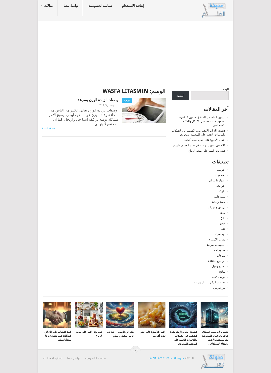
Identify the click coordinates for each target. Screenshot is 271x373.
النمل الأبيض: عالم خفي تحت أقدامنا (204, 139)
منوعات (221, 255)
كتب (222, 228)
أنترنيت (221, 169)
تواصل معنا (71, 6)
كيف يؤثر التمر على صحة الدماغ (206, 150)
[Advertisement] (135, 52)
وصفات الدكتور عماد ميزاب (209, 282)
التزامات (220, 185)
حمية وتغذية (218, 201)
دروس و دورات (216, 207)
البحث (225, 89)
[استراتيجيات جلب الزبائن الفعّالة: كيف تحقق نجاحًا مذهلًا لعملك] (57, 315)
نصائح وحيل (218, 266)
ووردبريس (219, 287)
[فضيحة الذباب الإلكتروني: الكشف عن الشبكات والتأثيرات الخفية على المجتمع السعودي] (183, 315)
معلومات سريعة (216, 244)
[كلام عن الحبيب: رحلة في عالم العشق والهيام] (120, 315)
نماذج (222, 271)
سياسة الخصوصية (100, 6)
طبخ (223, 218)
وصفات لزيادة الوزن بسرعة (98, 100)
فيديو (222, 223)
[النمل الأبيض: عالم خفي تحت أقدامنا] (151, 315)
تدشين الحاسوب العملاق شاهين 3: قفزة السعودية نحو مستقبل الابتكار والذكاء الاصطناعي (202, 121)
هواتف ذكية (218, 277)
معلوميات (219, 250)
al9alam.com (159, 358)
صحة (222, 212)
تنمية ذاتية (219, 196)
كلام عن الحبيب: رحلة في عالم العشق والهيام (199, 145)
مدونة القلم (177, 358)
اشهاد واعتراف (216, 180)
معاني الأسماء (217, 239)
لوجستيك (220, 234)
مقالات (48, 6)
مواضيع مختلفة (216, 261)
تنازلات (221, 191)
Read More (48, 128)
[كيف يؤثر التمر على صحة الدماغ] (89, 315)
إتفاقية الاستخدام (133, 6)
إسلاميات (220, 175)
